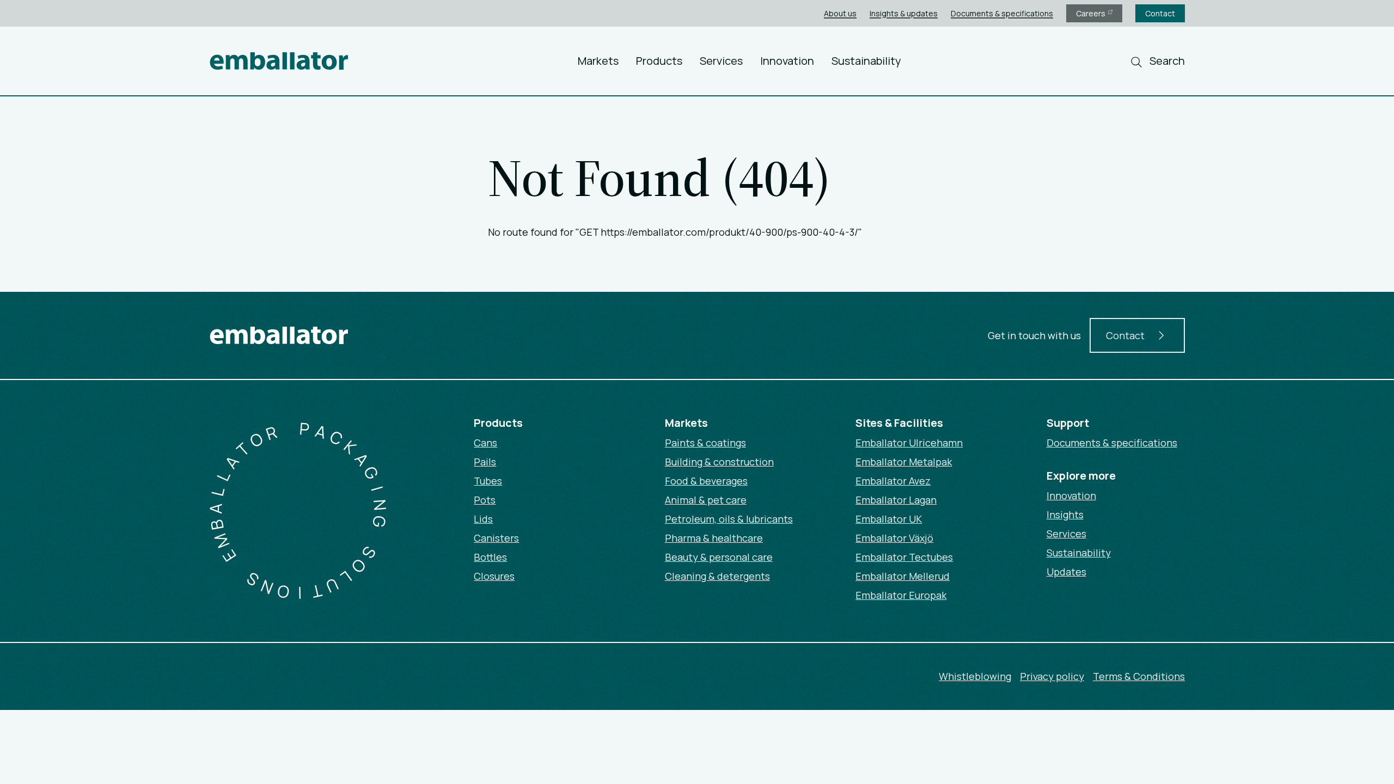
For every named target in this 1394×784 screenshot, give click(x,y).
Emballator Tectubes (904, 557)
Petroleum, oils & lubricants (729, 518)
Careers (1091, 13)
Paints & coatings (705, 442)
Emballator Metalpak (903, 461)
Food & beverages (706, 480)
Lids (483, 518)
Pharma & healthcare (714, 537)
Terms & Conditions (1139, 676)
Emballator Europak (900, 595)
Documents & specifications (1002, 13)
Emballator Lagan (896, 499)
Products (659, 60)
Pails (485, 461)
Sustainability (866, 60)
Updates (1066, 571)
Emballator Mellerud (902, 576)
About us (840, 13)
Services (721, 60)
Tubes (488, 480)
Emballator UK (888, 518)
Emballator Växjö (894, 537)
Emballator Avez (893, 480)
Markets (598, 60)
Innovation (787, 60)
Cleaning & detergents (717, 576)
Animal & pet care (706, 499)
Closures (494, 576)
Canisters (496, 537)
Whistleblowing (975, 676)
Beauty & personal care (719, 557)
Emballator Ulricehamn (909, 442)
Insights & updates (904, 13)
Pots (485, 499)
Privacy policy (1052, 676)
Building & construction (719, 461)
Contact (1160, 13)
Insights (1065, 514)
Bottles (490, 557)
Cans (485, 442)
